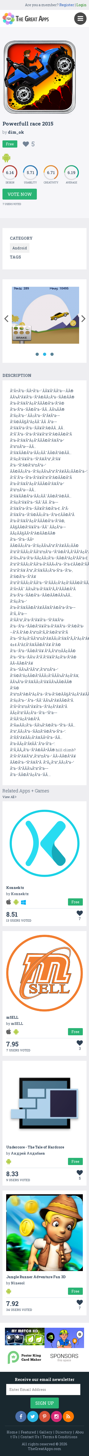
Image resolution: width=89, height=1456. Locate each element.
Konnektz (15, 887)
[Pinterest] (44, 1416)
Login (81, 4)
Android (19, 248)
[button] (6, 317)
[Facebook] (20, 1416)
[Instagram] (56, 1416)
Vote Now (19, 194)
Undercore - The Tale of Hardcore (35, 1147)
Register (66, 4)
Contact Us (30, 1436)
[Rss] (68, 1416)
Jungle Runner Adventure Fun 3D (36, 1276)
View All (8, 797)
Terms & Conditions (60, 1436)
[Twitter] (32, 1416)
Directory (63, 1432)
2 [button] (44, 354)
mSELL (12, 1017)
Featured (28, 1432)
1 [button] (37, 354)
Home (12, 1432)
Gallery (45, 1432)
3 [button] (51, 354)
